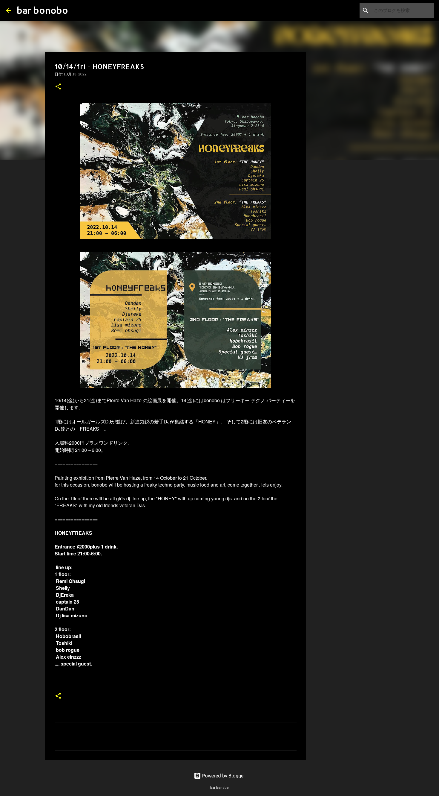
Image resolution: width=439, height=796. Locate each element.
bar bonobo (42, 10)
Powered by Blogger (223, 775)
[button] (58, 87)
